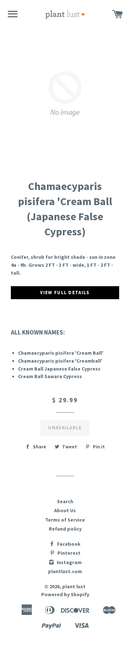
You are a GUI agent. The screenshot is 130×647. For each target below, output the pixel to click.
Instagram (69, 562)
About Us (65, 510)
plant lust (74, 586)
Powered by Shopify (65, 594)
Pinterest (68, 553)
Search (65, 501)
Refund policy (65, 529)
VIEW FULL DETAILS (65, 292)
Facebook (68, 544)
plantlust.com (65, 571)
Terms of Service (65, 520)
